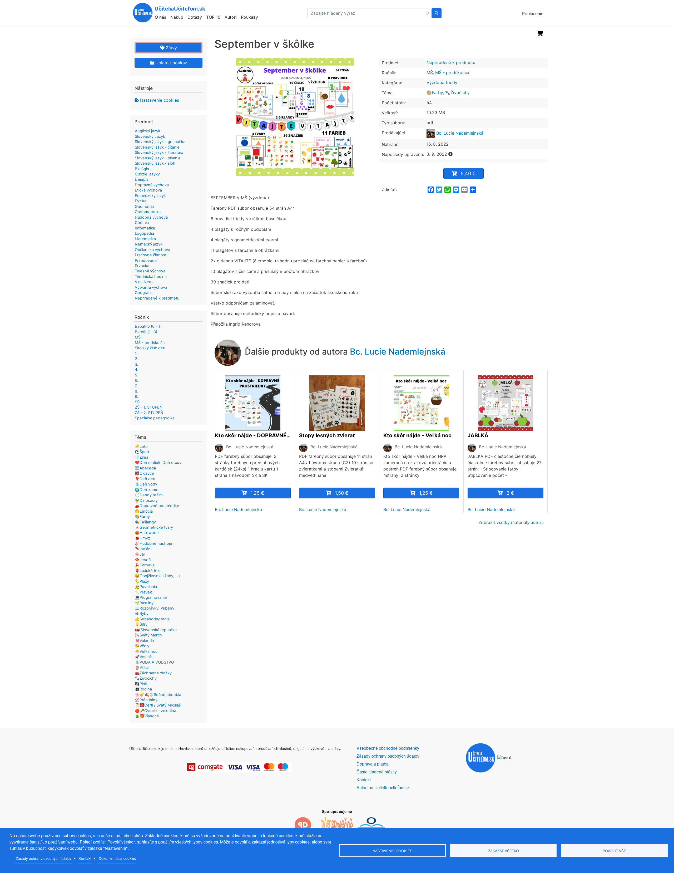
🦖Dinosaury (146, 500)
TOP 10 (213, 17)
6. (136, 380)
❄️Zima (141, 457)
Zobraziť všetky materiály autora (511, 522)
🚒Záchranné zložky (153, 673)
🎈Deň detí (145, 479)
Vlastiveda (144, 281)
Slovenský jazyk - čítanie (157, 147)
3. (136, 364)
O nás (160, 17)
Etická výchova (148, 190)
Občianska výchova (152, 249)
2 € (510, 493)
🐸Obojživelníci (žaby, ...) (157, 575)
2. (136, 358)
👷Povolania (146, 586)
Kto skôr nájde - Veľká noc (417, 435)
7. (136, 386)
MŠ (430, 72)
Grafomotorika (148, 211)
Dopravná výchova (152, 185)
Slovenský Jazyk (150, 136)
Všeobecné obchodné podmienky (387, 748)
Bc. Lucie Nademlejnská (459, 133)
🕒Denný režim (149, 495)
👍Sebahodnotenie (152, 619)
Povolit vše (614, 850)
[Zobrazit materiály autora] (219, 447)
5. (136, 375)
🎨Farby (435, 92)
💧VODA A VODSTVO (154, 662)
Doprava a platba (372, 764)
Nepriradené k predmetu (451, 62)
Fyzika (140, 201)
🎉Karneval (145, 565)
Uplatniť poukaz (170, 62)
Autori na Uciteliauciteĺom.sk (383, 787)
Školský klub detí (150, 348)
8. (136, 391)
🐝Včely (142, 646)
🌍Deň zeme (146, 489)
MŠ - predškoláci (452, 72)
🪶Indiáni (143, 549)
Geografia (143, 292)
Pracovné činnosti (151, 255)
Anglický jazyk (147, 131)
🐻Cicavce (144, 473)
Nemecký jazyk (148, 244)
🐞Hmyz (142, 538)
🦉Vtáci (141, 667)
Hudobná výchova (151, 217)
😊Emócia (144, 511)
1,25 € (257, 493)
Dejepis (141, 179)
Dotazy (194, 17)
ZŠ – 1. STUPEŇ (148, 407)
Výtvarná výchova (151, 287)
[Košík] (540, 33)
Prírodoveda (146, 260)
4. (136, 369)
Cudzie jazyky (147, 174)
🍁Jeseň (143, 559)
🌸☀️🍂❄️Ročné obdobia (158, 694)
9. (136, 396)
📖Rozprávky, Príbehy (154, 608)
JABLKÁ (478, 435)
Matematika (145, 239)
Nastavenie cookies (159, 100)
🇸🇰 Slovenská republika (156, 629)
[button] (295, 117)
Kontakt (85, 858)
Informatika (145, 228)
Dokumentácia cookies (117, 858)
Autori (231, 17)
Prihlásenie (532, 13)
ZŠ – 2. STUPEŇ (149, 412)
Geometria (144, 206)
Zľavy (171, 47)
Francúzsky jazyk (150, 195)
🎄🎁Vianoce (147, 716)
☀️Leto (141, 446)
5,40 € (468, 173)
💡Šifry (141, 624)
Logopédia (144, 233)
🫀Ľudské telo (148, 570)
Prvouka (142, 265)
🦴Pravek (143, 592)
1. (136, 353)
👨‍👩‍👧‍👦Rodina (143, 689)
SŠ (137, 402)
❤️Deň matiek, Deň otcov (158, 462)
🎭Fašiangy (145, 522)
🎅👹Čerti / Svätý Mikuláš (158, 705)
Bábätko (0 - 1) (148, 326)
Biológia (142, 168)
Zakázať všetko (503, 850)
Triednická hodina (151, 276)
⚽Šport (142, 451)
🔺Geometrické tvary (154, 527)
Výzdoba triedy (442, 82)
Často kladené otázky (376, 772)
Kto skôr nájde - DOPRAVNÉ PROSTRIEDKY (253, 435)
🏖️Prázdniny (146, 700)
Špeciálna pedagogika (155, 418)
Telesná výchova (150, 271)
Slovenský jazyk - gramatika (160, 141)
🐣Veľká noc (146, 651)
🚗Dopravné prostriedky (157, 505)
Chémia (142, 222)
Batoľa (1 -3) (146, 332)
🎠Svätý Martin (148, 635)
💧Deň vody (146, 484)
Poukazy (249, 17)
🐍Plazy (142, 581)
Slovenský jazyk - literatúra (159, 152)
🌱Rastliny (144, 603)
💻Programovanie (151, 597)
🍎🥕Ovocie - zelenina (155, 710)
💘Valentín (144, 640)
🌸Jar (140, 554)
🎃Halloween (147, 532)
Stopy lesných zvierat (327, 435)
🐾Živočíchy (457, 92)
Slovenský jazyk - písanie (158, 158)
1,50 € (341, 493)
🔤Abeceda (145, 468)
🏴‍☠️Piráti (141, 683)
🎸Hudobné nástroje (153, 543)
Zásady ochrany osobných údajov (44, 858)
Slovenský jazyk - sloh (155, 163)
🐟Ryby (141, 613)
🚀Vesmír (143, 656)
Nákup (176, 17)
